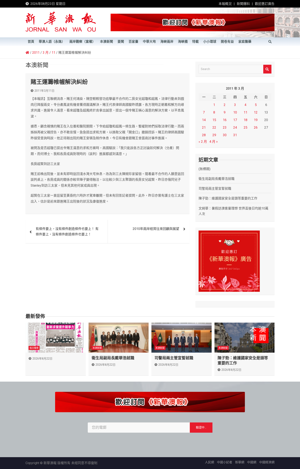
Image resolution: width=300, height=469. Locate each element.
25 (245, 127)
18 (245, 120)
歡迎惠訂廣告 (264, 4)
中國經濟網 (266, 462)
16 (225, 120)
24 (235, 127)
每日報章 (34, 348)
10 (235, 112)
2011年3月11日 (44, 90)
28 (204, 135)
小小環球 (209, 41)
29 (214, 135)
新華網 (239, 462)
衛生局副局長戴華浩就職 (216, 179)
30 (225, 135)
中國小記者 (224, 462)
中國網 (251, 462)
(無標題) (204, 169)
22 (214, 127)
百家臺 (133, 41)
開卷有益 (227, 41)
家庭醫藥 (244, 41)
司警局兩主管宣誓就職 (215, 188)
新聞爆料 (243, 4)
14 (204, 120)
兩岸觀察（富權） (82, 41)
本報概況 (225, 4)
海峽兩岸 (166, 41)
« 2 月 (203, 142)
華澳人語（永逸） (52, 41)
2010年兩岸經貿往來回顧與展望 (156, 229)
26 (256, 127)
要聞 (121, 41)
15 (214, 120)
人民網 (209, 462)
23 (225, 127)
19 (256, 120)
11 (245, 112)
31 (235, 135)
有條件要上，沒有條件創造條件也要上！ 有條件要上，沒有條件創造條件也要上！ (67, 231)
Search (267, 69)
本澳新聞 (106, 41)
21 (204, 127)
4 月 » (213, 142)
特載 (195, 41)
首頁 (31, 41)
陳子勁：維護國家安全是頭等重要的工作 (228, 198)
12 (256, 112)
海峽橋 (183, 41)
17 (235, 120)
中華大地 (149, 41)
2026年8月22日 (42, 358)
